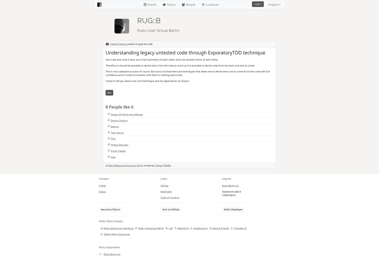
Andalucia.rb (200, 228)
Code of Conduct (169, 197)
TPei (113, 138)
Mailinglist (166, 191)
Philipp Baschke (119, 145)
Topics (171, 4)
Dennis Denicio (119, 120)
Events (151, 4)
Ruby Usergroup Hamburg (119, 228)
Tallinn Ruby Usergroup (117, 234)
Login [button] (257, 4)
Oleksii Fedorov (119, 44)
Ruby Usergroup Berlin (151, 228)
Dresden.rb (240, 228)
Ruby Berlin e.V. (230, 185)
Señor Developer (233, 209)
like (109, 92)
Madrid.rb (183, 228)
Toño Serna (117, 132)
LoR (171, 228)
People (190, 4)
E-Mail (102, 185)
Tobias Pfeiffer (163, 165)
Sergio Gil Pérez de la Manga (127, 114)
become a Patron (110, 209)
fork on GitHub (170, 209)
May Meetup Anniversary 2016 (125, 165)
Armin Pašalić (118, 151)
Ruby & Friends (220, 228)
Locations (212, 4)
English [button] (273, 4)
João (113, 157)
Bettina (115, 126)
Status (102, 191)
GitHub (164, 185)
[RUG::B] (121, 24)
